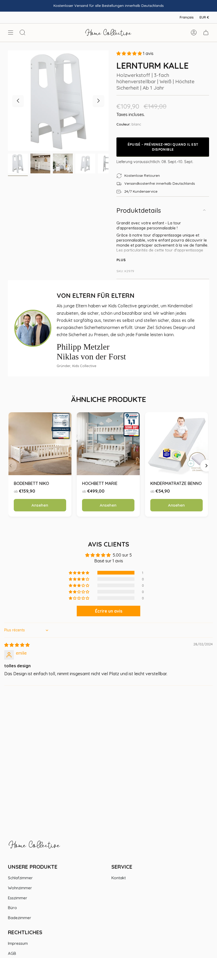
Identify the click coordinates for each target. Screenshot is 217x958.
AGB (12, 953)
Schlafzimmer (20, 877)
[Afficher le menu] (10, 32)
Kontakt (118, 877)
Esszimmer (17, 897)
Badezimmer (19, 917)
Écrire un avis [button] (108, 611)
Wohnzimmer (20, 887)
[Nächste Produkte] (206, 465)
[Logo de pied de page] (34, 847)
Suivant (98, 100)
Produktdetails (138, 210)
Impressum (18, 943)
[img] (17, 644)
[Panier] (206, 32)
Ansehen (39, 505)
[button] (129, 53)
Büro (12, 907)
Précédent (18, 100)
